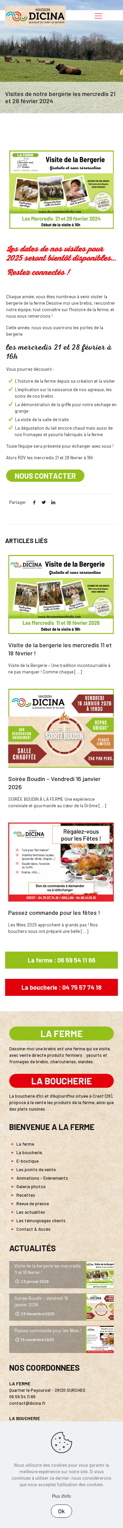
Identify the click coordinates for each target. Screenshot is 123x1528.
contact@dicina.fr (27, 1403)
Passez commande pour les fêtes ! (54, 912)
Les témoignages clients (40, 1220)
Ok (61, 1511)
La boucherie (28, 1152)
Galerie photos (30, 1186)
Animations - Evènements (41, 1178)
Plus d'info (61, 1496)
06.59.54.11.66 (22, 1396)
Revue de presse (32, 1203)
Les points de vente (35, 1169)
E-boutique (27, 1161)
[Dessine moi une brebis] (35, 15)
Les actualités (30, 1212)
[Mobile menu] (98, 15)
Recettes (25, 1195)
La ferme (24, 1144)
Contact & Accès (33, 1229)
